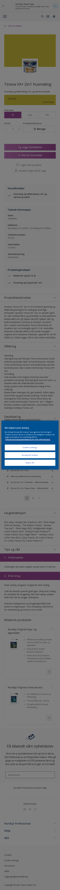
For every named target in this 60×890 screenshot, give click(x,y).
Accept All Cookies (30, 455)
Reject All (30, 463)
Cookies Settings (30, 447)
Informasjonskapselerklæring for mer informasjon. (27, 439)
